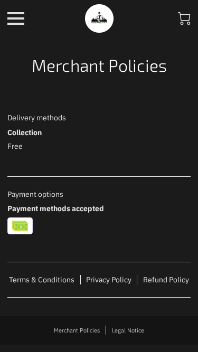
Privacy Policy (108, 279)
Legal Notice (128, 330)
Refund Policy (166, 279)
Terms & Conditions (41, 279)
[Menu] (15, 18)
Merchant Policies (77, 330)
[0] (184, 18)
